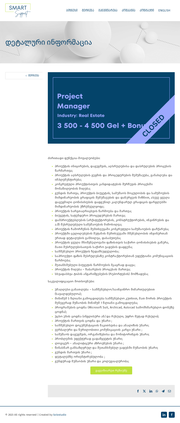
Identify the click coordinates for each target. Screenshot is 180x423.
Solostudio (59, 414)
